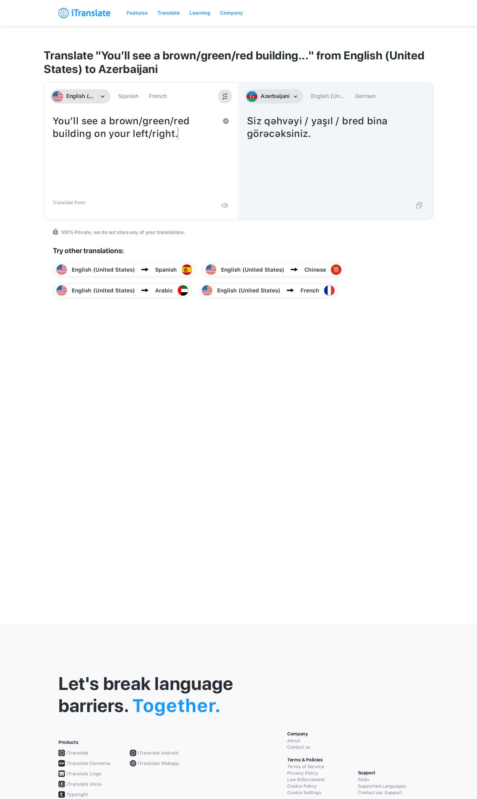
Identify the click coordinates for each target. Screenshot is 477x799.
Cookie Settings (304, 792)
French (158, 96)
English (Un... (327, 96)
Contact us (299, 747)
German (365, 96)
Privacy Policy (302, 773)
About (293, 740)
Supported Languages (382, 786)
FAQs (364, 779)
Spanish (128, 96)
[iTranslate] (84, 13)
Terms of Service (305, 766)
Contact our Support (380, 792)
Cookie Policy (302, 786)
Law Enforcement (305, 779)
